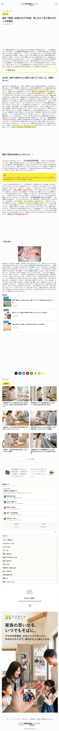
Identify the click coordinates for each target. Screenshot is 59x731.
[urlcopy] (42, 373)
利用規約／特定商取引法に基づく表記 (44, 719)
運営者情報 (32, 719)
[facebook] (19, 373)
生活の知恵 (16, 523)
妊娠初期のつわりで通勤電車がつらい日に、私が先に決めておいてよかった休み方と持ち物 (43, 451)
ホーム (8, 719)
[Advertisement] (29, 36)
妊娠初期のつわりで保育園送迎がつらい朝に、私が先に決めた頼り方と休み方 (42, 404)
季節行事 (43, 523)
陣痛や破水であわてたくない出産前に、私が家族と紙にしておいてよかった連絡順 (43, 428)
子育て (16, 526)
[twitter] (16, 373)
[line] (31, 373)
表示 (13, 70)
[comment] (39, 373)
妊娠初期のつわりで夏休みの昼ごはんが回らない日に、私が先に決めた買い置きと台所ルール (15, 404)
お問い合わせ (25, 719)
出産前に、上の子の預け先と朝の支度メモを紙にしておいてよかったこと (15, 428)
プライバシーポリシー (16, 719)
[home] (29, 605)
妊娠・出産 (6, 379)
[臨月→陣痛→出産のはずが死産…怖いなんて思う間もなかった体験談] (23, 373)
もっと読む (30, 459)
